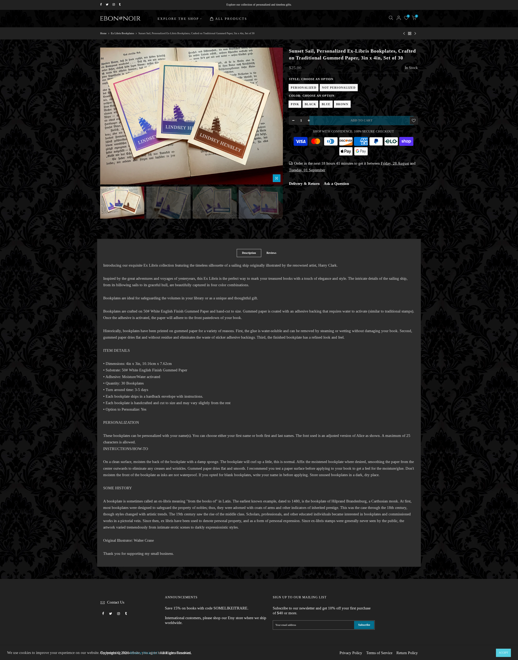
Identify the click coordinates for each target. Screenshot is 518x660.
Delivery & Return (304, 184)
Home (103, 33)
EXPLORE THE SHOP (178, 18)
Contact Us (115, 602)
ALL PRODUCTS (231, 18)
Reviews (271, 252)
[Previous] (107, 116)
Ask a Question (336, 184)
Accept (503, 652)
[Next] (276, 116)
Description (249, 252)
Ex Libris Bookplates (122, 33)
